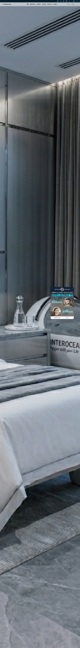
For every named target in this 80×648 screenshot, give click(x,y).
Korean (68, 4)
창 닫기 (67, 317)
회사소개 (49, 4)
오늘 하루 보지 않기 (57, 317)
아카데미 (38, 4)
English (73, 4)
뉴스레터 (55, 4)
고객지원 (44, 4)
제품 (28, 4)
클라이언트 (32, 4)
